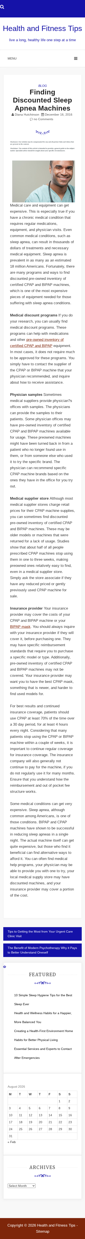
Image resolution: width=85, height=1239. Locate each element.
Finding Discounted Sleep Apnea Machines (42, 100)
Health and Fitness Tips (42, 28)
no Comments (43, 119)
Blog (42, 85)
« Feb (12, 1142)
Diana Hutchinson (27, 114)
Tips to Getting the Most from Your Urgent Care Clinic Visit (40, 934)
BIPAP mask (20, 627)
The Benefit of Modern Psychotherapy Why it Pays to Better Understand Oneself (42, 950)
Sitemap (42, 1231)
